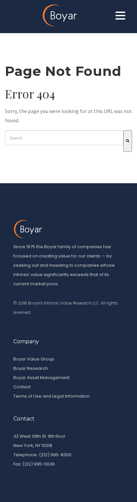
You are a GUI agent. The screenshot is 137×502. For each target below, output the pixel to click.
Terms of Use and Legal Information (51, 396)
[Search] (127, 141)
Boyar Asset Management (41, 377)
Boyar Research (30, 368)
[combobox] (64, 137)
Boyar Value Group (33, 359)
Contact (22, 387)
